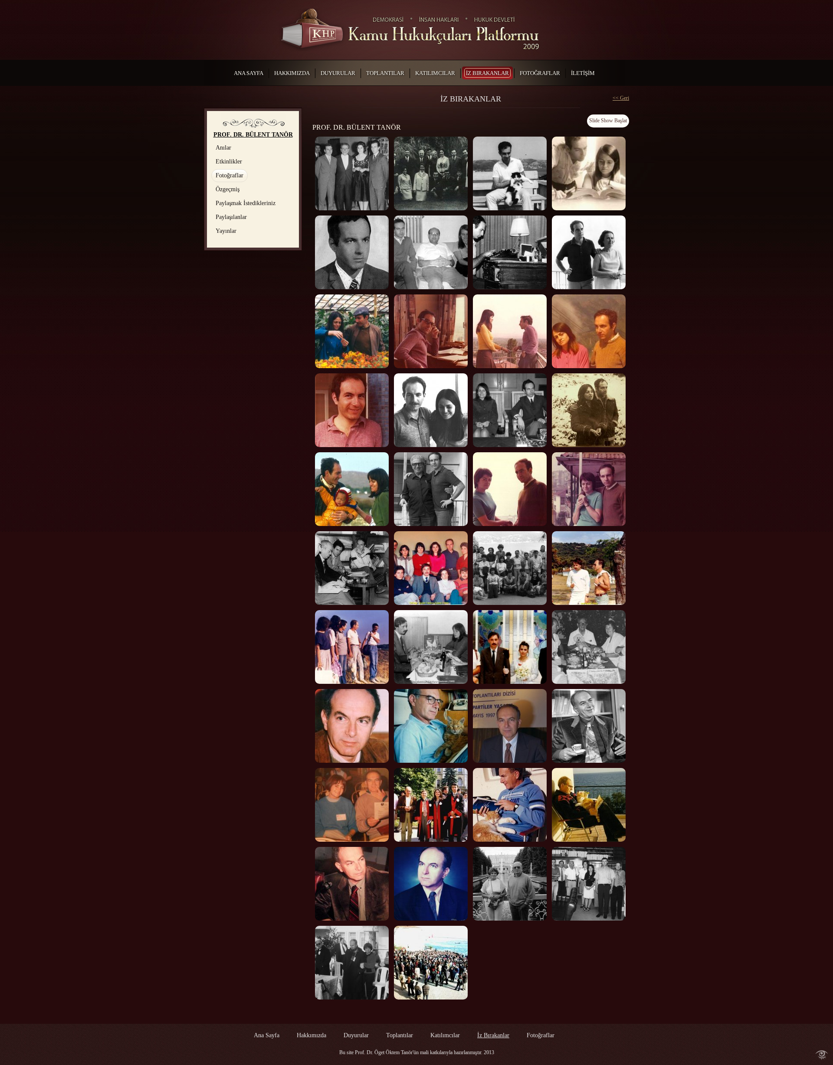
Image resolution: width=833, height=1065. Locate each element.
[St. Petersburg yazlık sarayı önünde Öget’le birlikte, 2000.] (510, 884)
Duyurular (356, 1035)
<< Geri (621, 98)
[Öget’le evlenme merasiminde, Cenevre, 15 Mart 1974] (510, 410)
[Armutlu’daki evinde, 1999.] (589, 805)
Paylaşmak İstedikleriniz (245, 203)
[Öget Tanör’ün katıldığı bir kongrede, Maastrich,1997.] (352, 805)
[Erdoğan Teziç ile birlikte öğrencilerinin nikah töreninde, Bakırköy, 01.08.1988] (510, 647)
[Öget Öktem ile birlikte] (589, 331)
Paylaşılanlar (231, 217)
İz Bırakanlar (493, 1035)
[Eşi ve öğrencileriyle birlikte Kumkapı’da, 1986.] (431, 647)
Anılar (223, 147)
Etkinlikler (229, 161)
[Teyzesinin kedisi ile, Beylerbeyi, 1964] (510, 173)
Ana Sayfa (266, 1035)
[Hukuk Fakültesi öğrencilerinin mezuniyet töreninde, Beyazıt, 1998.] (431, 805)
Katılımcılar (445, 1035)
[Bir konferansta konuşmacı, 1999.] (352, 884)
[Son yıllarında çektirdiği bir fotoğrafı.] (431, 884)
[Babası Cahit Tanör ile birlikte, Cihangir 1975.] (431, 489)
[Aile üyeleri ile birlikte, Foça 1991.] (589, 647)
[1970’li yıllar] (431, 331)
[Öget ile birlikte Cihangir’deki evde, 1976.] (510, 489)
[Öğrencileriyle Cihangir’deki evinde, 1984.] (431, 568)
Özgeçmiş (227, 189)
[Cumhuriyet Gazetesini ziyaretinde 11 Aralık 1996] (589, 726)
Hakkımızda (311, 1035)
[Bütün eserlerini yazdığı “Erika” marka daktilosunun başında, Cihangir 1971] (510, 252)
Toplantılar (399, 1035)
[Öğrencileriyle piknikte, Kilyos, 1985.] (352, 647)
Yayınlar (226, 231)
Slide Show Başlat (608, 121)
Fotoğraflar (229, 175)
